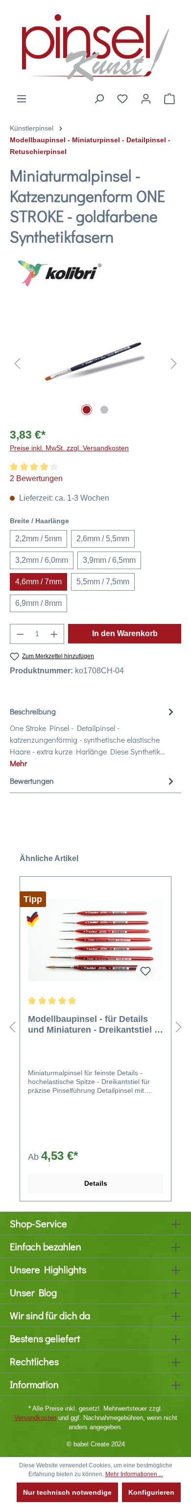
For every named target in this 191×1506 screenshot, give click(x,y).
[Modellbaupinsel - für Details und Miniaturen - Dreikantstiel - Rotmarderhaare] (95, 940)
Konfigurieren (151, 1492)
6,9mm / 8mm (38, 603)
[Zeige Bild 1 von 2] (87, 410)
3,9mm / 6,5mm (109, 560)
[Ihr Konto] (146, 99)
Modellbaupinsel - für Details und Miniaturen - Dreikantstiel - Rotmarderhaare (92, 1024)
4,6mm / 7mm (38, 581)
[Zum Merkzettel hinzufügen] (145, 971)
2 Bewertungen (36, 478)
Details (95, 1183)
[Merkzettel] (122, 99)
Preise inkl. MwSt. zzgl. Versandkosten (69, 448)
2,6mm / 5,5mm (102, 538)
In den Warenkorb (125, 633)
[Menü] (21, 99)
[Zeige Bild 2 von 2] (104, 410)
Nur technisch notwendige (67, 1492)
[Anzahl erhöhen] (54, 634)
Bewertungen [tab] (32, 780)
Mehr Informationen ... (134, 1474)
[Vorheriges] (17, 363)
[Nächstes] (174, 363)
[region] (95, 364)
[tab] (93, 737)
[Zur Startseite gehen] (95, 46)
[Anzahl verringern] (20, 634)
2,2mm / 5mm (38, 538)
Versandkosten (35, 1417)
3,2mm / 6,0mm (41, 560)
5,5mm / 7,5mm (102, 581)
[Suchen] (99, 99)
